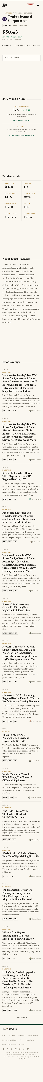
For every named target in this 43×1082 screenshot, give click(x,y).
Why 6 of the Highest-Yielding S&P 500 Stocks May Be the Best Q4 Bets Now (18, 936)
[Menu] (38, 4)
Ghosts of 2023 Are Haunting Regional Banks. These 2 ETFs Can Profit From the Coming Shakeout (20, 698)
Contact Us (21, 1036)
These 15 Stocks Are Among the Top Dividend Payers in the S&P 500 (15, 738)
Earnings (37, 45)
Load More (21, 1017)
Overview (6, 45)
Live (31, 4)
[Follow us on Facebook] (3, 1049)
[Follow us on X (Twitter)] (7, 1049)
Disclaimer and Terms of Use (12, 1040)
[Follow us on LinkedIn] (12, 1049)
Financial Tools (33, 1036)
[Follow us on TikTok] (24, 1049)
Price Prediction (22, 45)
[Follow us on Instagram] (20, 1049)
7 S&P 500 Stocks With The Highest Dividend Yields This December (15, 814)
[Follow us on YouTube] (16, 1049)
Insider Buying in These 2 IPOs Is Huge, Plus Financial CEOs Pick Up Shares (17, 777)
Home (4, 1036)
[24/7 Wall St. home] (4, 4)
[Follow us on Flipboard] (28, 1049)
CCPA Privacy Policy (9, 1044)
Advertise (22, 1044)
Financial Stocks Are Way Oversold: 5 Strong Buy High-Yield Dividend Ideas (16, 607)
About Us (12, 1036)
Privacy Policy (30, 1040)
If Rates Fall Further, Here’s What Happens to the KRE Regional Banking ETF (17, 476)
